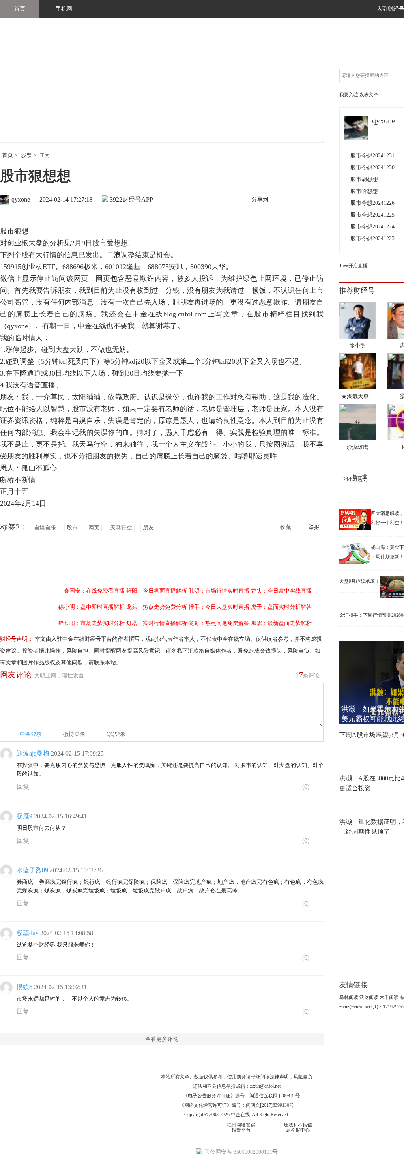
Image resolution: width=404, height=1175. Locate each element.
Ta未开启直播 (353, 265)
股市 (72, 528)
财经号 (21, 87)
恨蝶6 (24, 987)
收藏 (285, 527)
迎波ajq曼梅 (33, 753)
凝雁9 (24, 816)
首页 (19, 9)
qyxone (20, 199)
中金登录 (31, 734)
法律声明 (279, 1077)
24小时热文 (355, 479)
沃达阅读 (368, 997)
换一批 (360, 476)
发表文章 (368, 94)
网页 (93, 528)
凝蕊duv (28, 933)
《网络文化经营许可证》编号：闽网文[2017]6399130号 (237, 1105)
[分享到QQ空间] (316, 200)
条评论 (307, 674)
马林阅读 (348, 997)
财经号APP (137, 199)
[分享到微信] (299, 200)
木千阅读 (389, 997)
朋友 (148, 528)
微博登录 (74, 734)
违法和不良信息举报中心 (298, 1127)
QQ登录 (116, 734)
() (305, 786)
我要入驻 (348, 94)
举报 (314, 527)
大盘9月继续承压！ (359, 581)
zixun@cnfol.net (265, 1086)
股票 (26, 155)
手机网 (64, 9)
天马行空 (121, 528)
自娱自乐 (45, 528)
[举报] (317, 788)
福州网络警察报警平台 (241, 1127)
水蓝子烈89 (32, 870)
